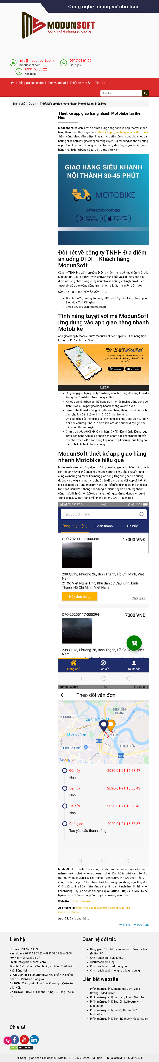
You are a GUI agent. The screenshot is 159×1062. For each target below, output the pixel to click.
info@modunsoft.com (36, 60)
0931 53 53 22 (36, 69)
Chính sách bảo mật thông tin (108, 966)
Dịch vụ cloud (57, 83)
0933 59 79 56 (54, 953)
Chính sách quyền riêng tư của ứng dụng (115, 970)
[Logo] (55, 25)
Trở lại (126, 924)
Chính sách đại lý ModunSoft (108, 957)
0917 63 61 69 (81, 60)
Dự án (32, 103)
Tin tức (100, 83)
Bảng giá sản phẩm (31, 83)
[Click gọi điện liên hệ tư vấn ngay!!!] (7, 1040)
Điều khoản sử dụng (102, 962)
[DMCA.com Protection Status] (21, 1047)
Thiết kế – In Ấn (80, 83)
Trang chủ (19, 103)
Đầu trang (142, 924)
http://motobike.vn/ (82, 901)
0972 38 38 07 (31, 957)
